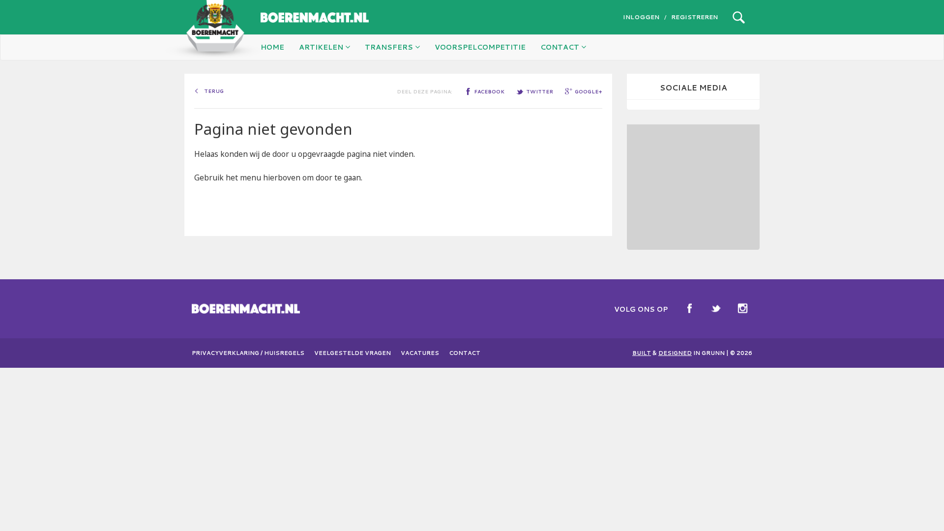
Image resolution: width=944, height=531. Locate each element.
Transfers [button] (390, 47)
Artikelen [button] (322, 47)
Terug (214, 91)
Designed (675, 353)
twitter (539, 91)
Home (272, 47)
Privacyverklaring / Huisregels (248, 353)
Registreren (694, 17)
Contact (464, 353)
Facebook (689, 308)
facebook (489, 91)
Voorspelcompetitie (480, 47)
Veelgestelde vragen (352, 353)
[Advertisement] (693, 185)
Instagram (742, 308)
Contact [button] (560, 47)
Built (641, 353)
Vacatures (420, 353)
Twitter (716, 308)
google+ (588, 91)
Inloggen (641, 17)
